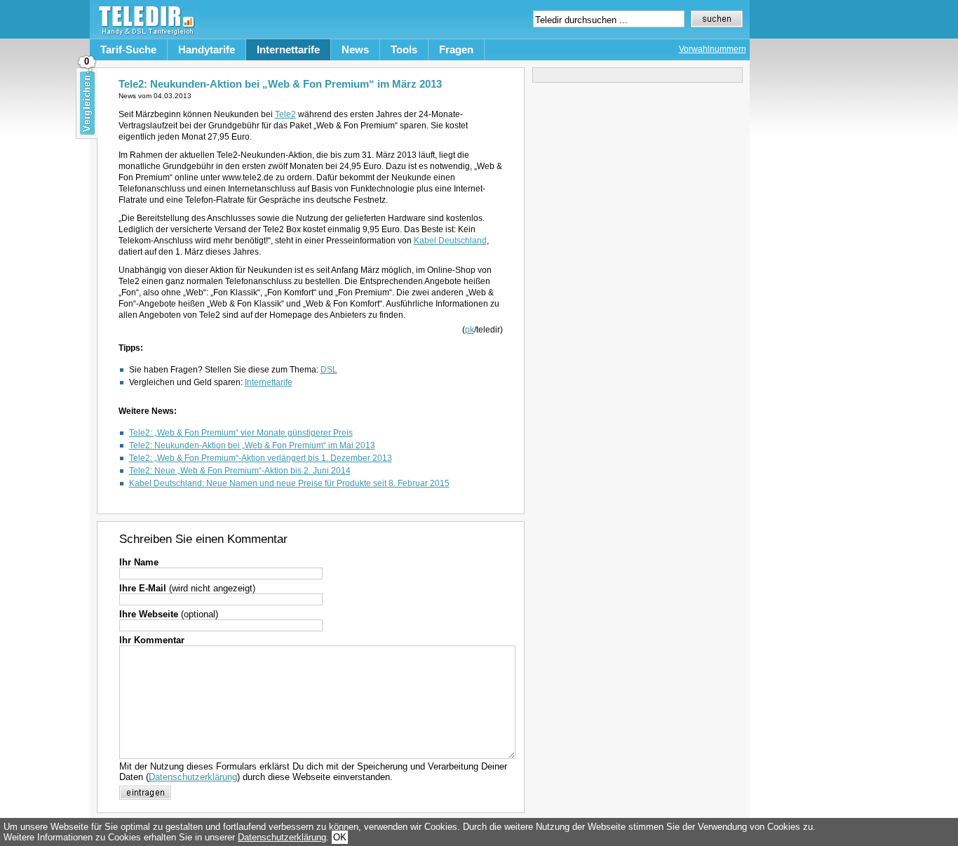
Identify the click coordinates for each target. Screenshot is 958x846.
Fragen (456, 49)
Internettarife (288, 49)
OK (339, 837)
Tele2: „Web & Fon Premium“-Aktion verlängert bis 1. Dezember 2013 (260, 458)
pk (469, 330)
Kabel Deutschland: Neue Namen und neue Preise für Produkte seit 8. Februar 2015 (289, 483)
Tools (404, 49)
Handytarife (206, 49)
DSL (329, 370)
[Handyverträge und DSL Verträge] (144, 35)
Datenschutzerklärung (193, 777)
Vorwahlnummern (712, 49)
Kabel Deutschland (450, 241)
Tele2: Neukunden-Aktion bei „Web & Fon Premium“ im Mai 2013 (252, 445)
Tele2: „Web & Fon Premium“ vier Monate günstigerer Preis (241, 433)
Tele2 (285, 114)
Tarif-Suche (128, 49)
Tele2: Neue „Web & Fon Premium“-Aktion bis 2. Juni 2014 (240, 471)
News (355, 49)
